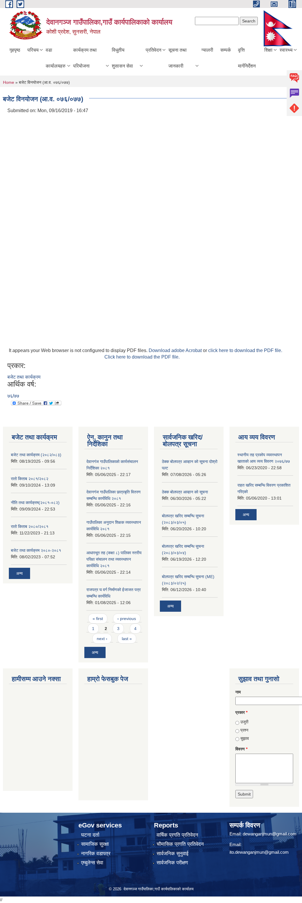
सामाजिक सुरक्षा (95, 844)
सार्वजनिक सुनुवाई (172, 853)
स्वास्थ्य (286, 50)
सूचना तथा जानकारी (177, 58)
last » (127, 638)
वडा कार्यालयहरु (55, 58)
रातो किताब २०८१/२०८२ (29, 478)
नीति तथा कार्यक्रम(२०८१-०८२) (35, 502)
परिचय (33, 50)
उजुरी (244, 721)
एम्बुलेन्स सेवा (92, 863)
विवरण (241, 749)
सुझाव (244, 738)
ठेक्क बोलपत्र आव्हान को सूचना (185, 492)
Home (8, 82)
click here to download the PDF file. (245, 350)
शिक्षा (268, 50)
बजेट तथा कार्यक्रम (23, 376)
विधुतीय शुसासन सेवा (122, 58)
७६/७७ (13, 395)
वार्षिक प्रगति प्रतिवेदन (177, 835)
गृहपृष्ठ (14, 50)
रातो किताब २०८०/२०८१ (29, 526)
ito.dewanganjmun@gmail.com (259, 852)
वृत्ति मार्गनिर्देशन (247, 58)
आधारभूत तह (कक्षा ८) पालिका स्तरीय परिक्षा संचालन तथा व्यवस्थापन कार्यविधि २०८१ (114, 559)
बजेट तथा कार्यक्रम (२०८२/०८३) (36, 454)
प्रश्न (244, 730)
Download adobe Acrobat (176, 350)
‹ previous (126, 618)
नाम (238, 692)
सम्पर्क (225, 50)
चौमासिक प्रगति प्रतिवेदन (180, 844)
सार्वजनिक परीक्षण (172, 863)
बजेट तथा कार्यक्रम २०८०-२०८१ (36, 550)
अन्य (19, 573)
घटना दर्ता (90, 835)
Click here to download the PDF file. (142, 356)
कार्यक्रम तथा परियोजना (85, 58)
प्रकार (241, 712)
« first (98, 618)
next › (102, 638)
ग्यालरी (207, 50)
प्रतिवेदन (153, 50)
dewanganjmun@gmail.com (269, 833)
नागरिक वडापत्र (95, 853)
